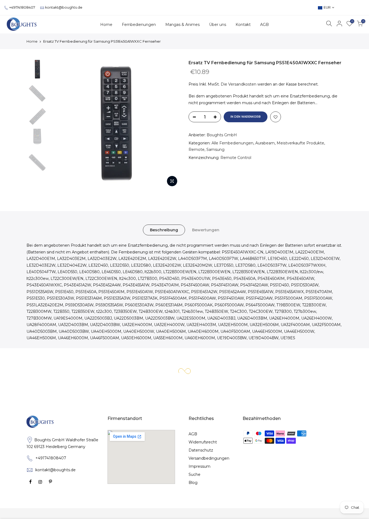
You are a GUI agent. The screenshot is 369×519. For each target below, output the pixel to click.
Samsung (215, 149)
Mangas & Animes (182, 24)
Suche (194, 474)
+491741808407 (22, 7)
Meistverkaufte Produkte (300, 143)
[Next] (171, 124)
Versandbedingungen (209, 458)
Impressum (199, 466)
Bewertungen (205, 230)
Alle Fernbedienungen (232, 143)
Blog (193, 482)
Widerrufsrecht (203, 442)
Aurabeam (265, 143)
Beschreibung (164, 230)
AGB (264, 24)
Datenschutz (201, 450)
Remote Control (235, 157)
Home (106, 24)
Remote (196, 149)
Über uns (217, 24)
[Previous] (60, 124)
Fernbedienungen (139, 24)
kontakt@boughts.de (63, 7)
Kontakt (243, 24)
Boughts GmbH (222, 135)
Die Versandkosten (238, 84)
